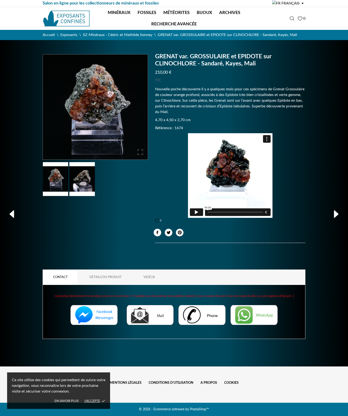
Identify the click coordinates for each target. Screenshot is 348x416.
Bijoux (204, 13)
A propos (209, 382)
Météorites (176, 13)
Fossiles (147, 13)
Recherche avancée (174, 24)
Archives (229, 13)
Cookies (231, 382)
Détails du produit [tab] (105, 277)
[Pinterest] (179, 232)
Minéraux (119, 13)
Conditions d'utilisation (171, 382)
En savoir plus (66, 401)
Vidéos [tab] (149, 277)
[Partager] (157, 232)
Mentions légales (126, 382)
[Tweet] (168, 232)
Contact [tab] (60, 277)
